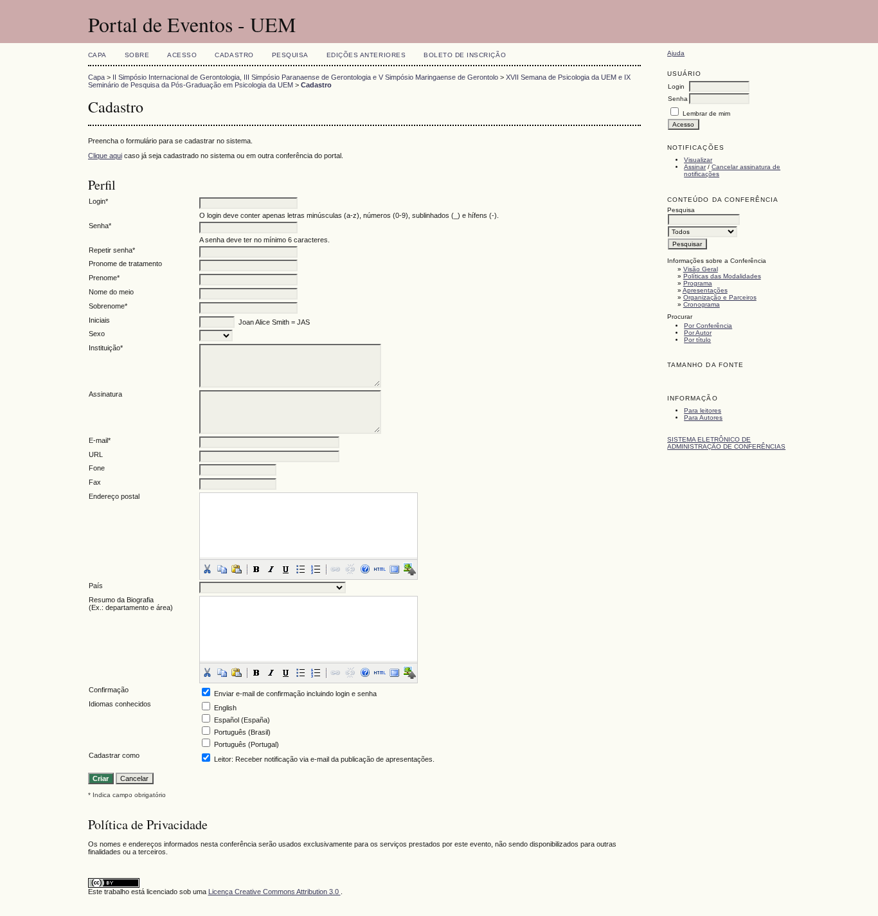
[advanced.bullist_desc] (301, 569)
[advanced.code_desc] (380, 569)
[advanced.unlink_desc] (350, 569)
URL (96, 454)
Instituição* (106, 348)
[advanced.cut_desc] (207, 569)
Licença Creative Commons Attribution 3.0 (274, 891)
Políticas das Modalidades (722, 276)
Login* (98, 201)
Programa (697, 283)
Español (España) (242, 720)
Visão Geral (700, 269)
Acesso (182, 54)
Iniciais (99, 320)
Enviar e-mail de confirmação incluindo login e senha (295, 693)
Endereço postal (114, 496)
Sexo (97, 333)
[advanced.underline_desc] (286, 569)
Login (676, 86)
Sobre (137, 54)
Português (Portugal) (246, 744)
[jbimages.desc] (409, 569)
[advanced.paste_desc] (236, 569)
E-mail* (100, 440)
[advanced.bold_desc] (256, 569)
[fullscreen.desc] (395, 569)
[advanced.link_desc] (335, 569)
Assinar (695, 166)
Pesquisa (290, 54)
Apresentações (705, 290)
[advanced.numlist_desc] (316, 569)
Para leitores (702, 410)
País (96, 585)
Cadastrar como (114, 755)
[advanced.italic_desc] (271, 569)
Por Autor (698, 332)
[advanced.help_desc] (365, 569)
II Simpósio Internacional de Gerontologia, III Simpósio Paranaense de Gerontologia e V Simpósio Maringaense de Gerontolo (305, 77)
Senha (678, 98)
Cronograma (701, 304)
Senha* (100, 225)
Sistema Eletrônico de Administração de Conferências (726, 443)
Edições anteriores (366, 54)
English (225, 708)
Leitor (222, 759)
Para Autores (703, 417)
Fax (95, 482)
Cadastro (234, 54)
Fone (97, 468)
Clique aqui (105, 155)
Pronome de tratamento (125, 263)
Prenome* (104, 278)
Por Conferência (708, 325)
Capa (97, 54)
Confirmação (109, 690)
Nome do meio (111, 292)
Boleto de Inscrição (465, 54)
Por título (697, 339)
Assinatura (105, 394)
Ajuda (676, 53)
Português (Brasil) (242, 732)
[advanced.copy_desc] (222, 569)
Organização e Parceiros (720, 297)
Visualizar (698, 159)
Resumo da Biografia (121, 600)
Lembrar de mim (706, 113)
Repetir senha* (112, 250)
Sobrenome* (108, 306)
